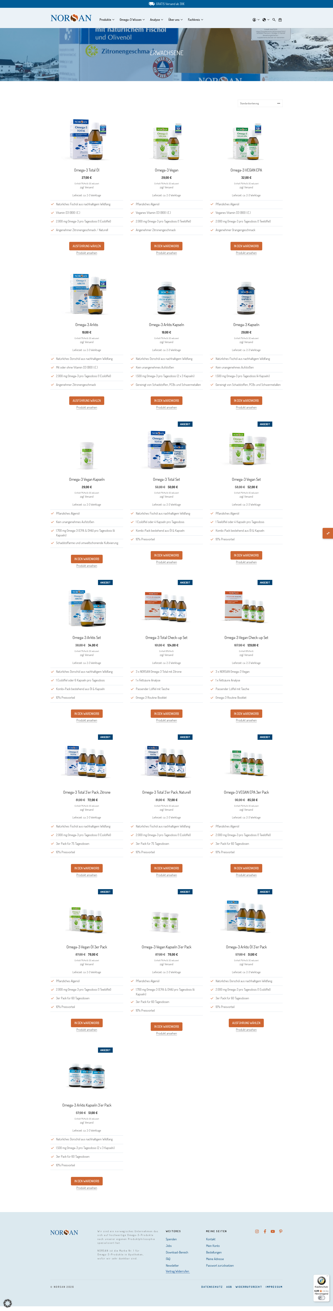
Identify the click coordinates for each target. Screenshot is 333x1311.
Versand (89, 187)
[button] (7, 1303)
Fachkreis (194, 19)
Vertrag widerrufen (177, 1271)
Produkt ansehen (86, 253)
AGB (229, 1286)
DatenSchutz (212, 1286)
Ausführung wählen (87, 246)
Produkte (105, 19)
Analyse (155, 19)
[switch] (321, 1298)
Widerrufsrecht (249, 1286)
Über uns (174, 19)
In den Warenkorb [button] (166, 246)
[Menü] (327, 1277)
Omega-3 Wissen (131, 19)
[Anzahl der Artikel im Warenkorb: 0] (280, 19)
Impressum (274, 1286)
